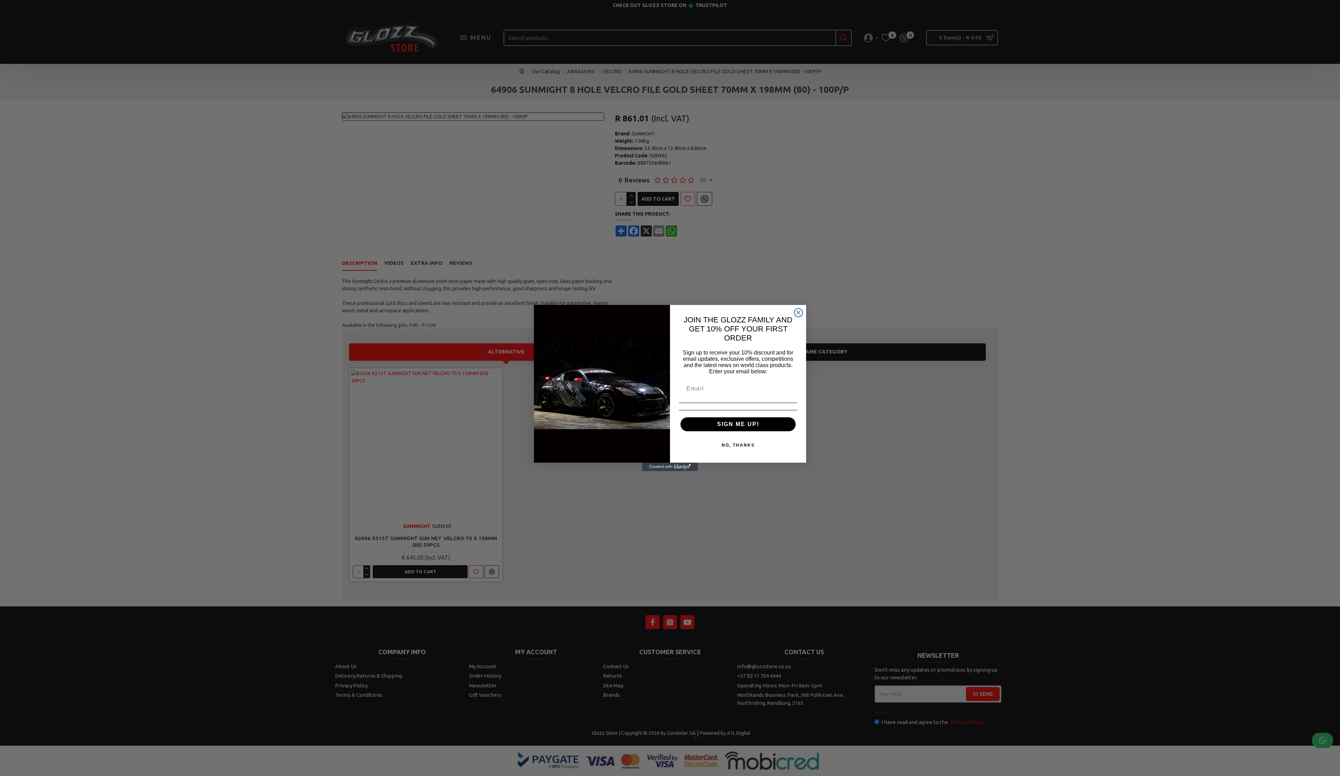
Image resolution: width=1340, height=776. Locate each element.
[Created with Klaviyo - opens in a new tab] (670, 467)
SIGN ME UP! (738, 424)
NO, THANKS (738, 445)
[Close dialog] (798, 312)
